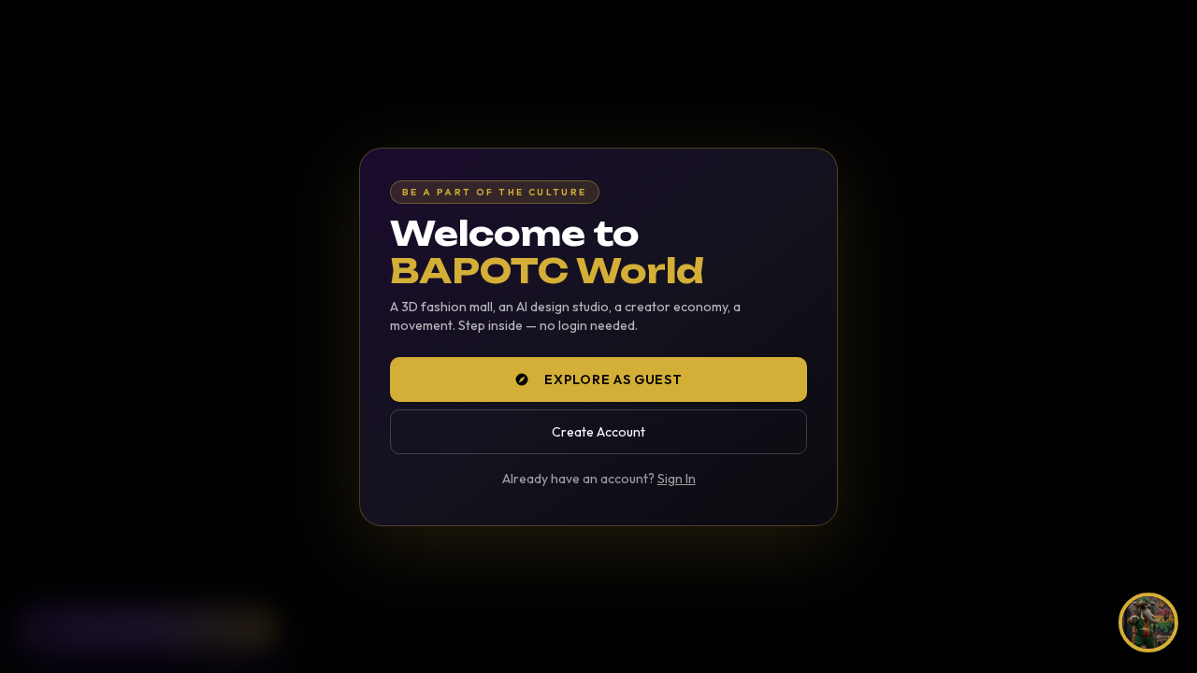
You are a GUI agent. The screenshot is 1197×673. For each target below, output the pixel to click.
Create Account (598, 431)
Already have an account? (599, 478)
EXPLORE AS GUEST (613, 379)
